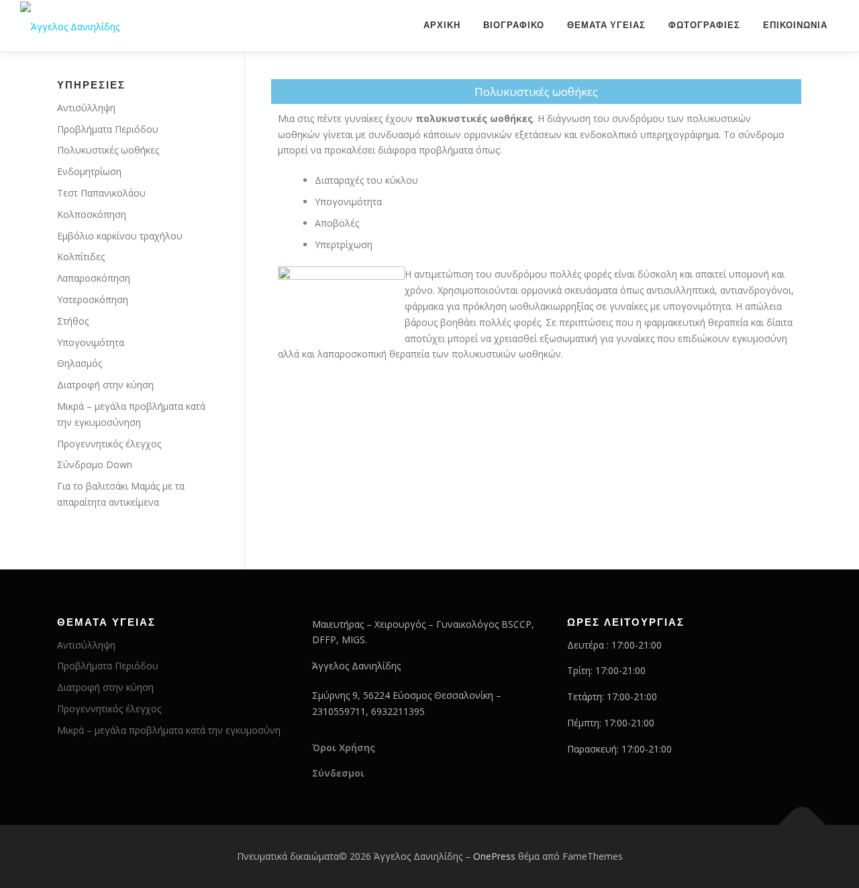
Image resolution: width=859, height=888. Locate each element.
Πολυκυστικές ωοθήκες (108, 150)
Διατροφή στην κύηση (105, 384)
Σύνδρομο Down (94, 464)
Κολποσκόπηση (91, 214)
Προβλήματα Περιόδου (107, 129)
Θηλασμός (79, 363)
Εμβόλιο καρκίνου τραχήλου (120, 235)
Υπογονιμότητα (90, 342)
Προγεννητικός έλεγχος (109, 443)
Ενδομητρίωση (89, 171)
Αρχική (441, 25)
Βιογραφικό (513, 25)
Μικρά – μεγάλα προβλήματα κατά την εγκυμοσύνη (169, 730)
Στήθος (73, 321)
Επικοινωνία (795, 25)
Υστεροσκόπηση (92, 299)
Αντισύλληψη (86, 107)
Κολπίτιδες (81, 256)
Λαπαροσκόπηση (93, 278)
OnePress (494, 856)
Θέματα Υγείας (606, 25)
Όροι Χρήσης (343, 747)
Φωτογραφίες (704, 25)
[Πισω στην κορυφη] (802, 825)
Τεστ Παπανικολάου (101, 192)
